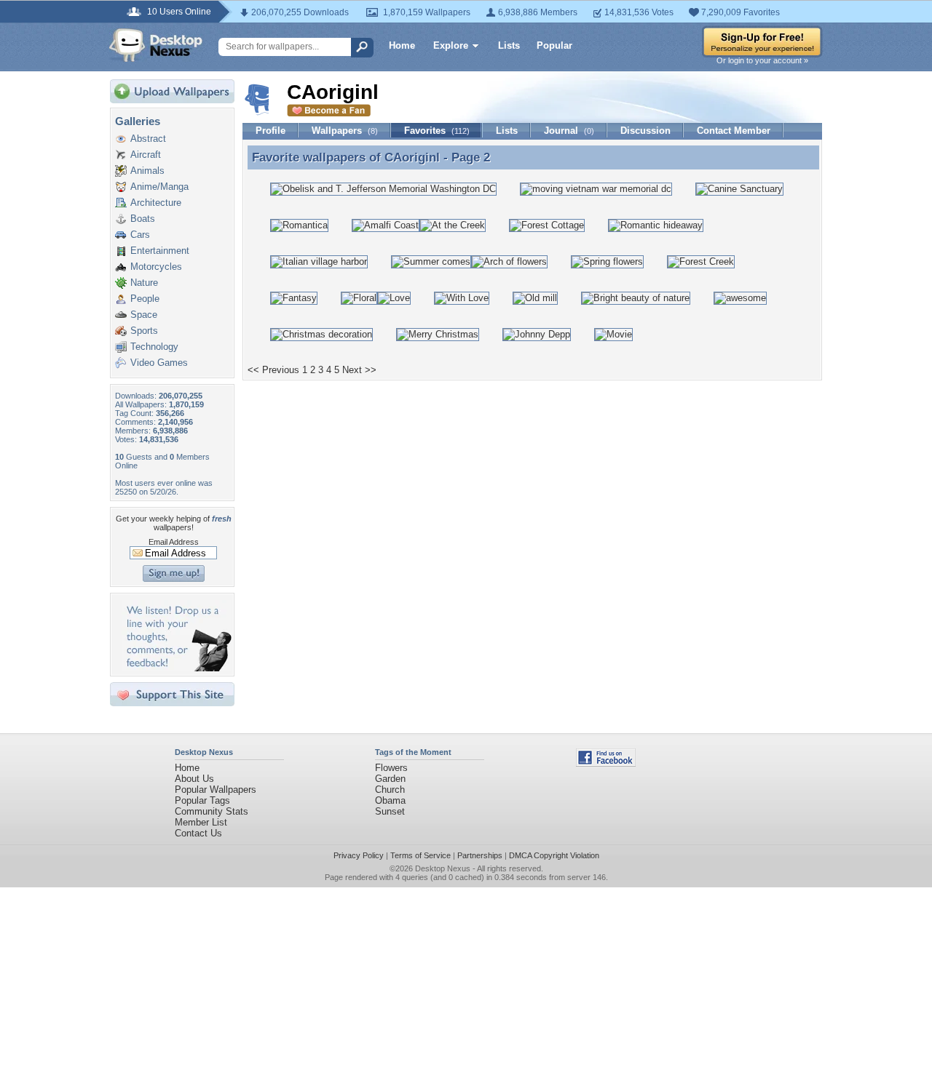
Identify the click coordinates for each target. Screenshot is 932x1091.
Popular (554, 45)
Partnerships (479, 855)
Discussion (645, 130)
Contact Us (198, 833)
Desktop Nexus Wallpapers (155, 45)
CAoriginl (412, 157)
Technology (154, 346)
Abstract (148, 138)
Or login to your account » (762, 60)
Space (143, 314)
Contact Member (733, 130)
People (144, 298)
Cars (140, 234)
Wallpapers (345, 130)
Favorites (437, 130)
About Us (194, 778)
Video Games (159, 362)
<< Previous (273, 369)
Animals (147, 170)
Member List (201, 822)
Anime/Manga (159, 186)
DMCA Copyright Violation (554, 855)
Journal (569, 130)
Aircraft (145, 154)
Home (402, 45)
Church (390, 789)
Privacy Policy (358, 855)
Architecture (155, 202)
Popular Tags (202, 800)
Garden (390, 778)
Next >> (359, 369)
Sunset (390, 811)
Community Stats (211, 811)
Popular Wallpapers (215, 789)
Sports (144, 330)
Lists (509, 45)
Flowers (391, 767)
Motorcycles (156, 266)
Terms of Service (420, 855)
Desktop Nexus (442, 868)
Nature (144, 282)
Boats (142, 218)
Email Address (174, 541)
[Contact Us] (177, 668)
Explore (450, 45)
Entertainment (159, 250)
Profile (270, 130)
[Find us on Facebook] (606, 763)
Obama (390, 800)
